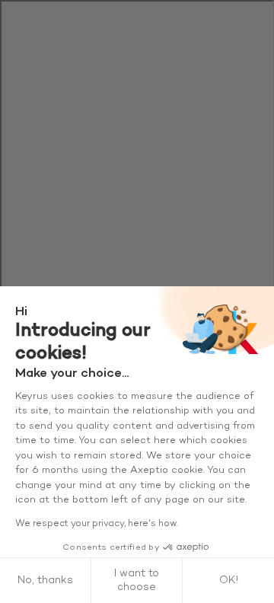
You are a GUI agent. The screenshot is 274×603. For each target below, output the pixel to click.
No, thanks (45, 580)
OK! (228, 580)
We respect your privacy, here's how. (96, 523)
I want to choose (136, 580)
